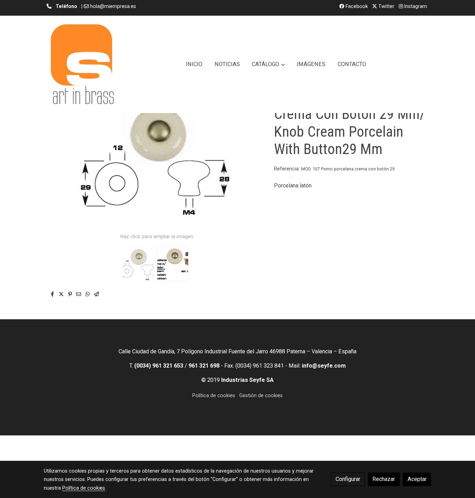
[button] (268, 64)
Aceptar (417, 479)
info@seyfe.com (324, 365)
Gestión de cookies (261, 395)
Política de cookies (213, 395)
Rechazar (383, 479)
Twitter (385, 6)
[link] (82, 64)
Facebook (356, 6)
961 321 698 (203, 365)
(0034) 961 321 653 (158, 365)
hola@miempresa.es (113, 6)
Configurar (348, 479)
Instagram (415, 6)
